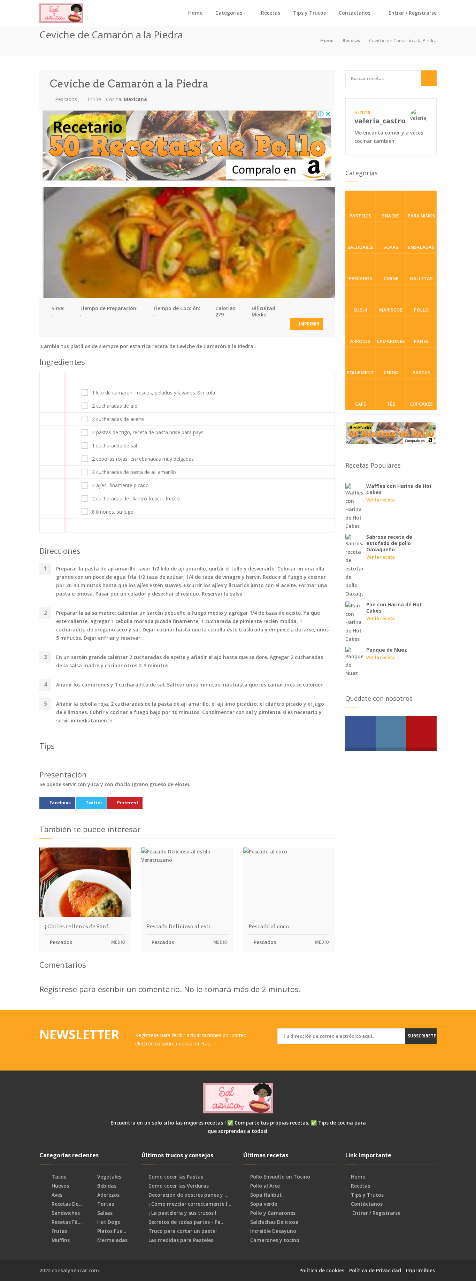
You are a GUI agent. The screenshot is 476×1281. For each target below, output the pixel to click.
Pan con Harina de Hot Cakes (394, 607)
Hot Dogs (108, 1222)
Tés (391, 404)
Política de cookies (321, 1270)
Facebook (60, 803)
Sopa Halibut (266, 1195)
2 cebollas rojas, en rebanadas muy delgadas (143, 459)
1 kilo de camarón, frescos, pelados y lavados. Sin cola (153, 393)
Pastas (421, 372)
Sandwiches (65, 1213)
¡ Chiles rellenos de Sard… (79, 926)
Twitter (94, 803)
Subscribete (422, 1036)
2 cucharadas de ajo (115, 406)
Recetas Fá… (66, 1222)
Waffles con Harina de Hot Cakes (399, 489)
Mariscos (390, 310)
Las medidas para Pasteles (180, 1240)
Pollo (421, 310)
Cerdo (391, 372)
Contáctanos (354, 12)
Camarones (391, 341)
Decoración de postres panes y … (188, 1195)
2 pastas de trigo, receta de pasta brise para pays (148, 432)
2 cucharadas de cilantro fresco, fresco (136, 499)
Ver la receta (380, 500)
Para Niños (421, 216)
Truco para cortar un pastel (182, 1231)
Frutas (58, 1231)
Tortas (105, 1204)
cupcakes (421, 404)
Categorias (228, 12)
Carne (391, 278)
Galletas (421, 278)
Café (360, 404)
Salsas (104, 1213)
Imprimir (308, 324)
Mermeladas (112, 1240)
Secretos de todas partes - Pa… (186, 1222)
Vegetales (108, 1177)
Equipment (360, 372)
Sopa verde (263, 1204)
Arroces (360, 341)
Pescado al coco (268, 926)
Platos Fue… (111, 1231)
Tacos (58, 1177)
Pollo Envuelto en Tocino (280, 1177)
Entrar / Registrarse (412, 12)
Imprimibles (420, 1270)
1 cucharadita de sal (114, 446)
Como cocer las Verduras (178, 1186)
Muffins (60, 1240)
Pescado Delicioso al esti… (181, 926)
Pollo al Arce (265, 1186)
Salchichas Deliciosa (274, 1222)
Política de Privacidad (375, 1270)
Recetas (270, 12)
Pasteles (360, 216)
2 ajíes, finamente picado (120, 485)
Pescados (65, 99)
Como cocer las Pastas (175, 1177)
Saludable (360, 247)
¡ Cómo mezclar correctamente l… (189, 1204)
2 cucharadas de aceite (118, 419)
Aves (56, 1195)
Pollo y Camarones (272, 1213)
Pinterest (127, 803)
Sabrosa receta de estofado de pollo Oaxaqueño (389, 543)
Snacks (391, 216)
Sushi (360, 310)
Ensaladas (421, 247)
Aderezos (108, 1195)
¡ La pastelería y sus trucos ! (182, 1213)
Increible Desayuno (273, 1231)
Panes (421, 341)
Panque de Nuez (386, 649)
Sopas (390, 247)
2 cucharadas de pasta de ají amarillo (134, 472)
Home (195, 12)
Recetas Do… (66, 1204)
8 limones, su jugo (112, 512)
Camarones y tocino (274, 1240)
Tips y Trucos (309, 12)
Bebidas (106, 1186)
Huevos (59, 1186)
